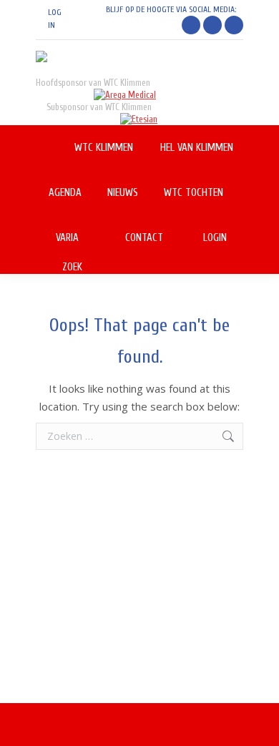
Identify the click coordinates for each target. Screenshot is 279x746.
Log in (55, 18)
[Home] (49, 147)
